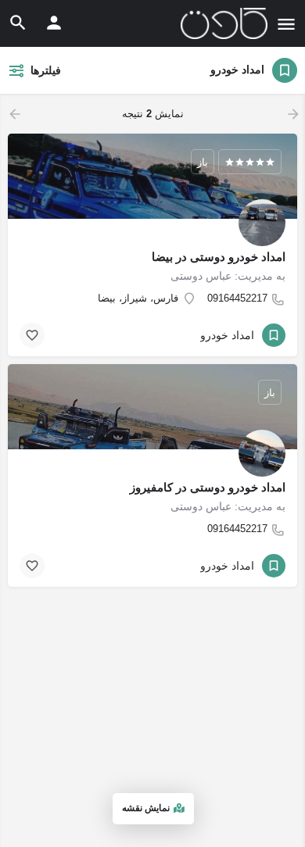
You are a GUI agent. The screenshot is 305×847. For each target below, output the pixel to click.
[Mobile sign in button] (54, 23)
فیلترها (45, 70)
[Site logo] (222, 23)
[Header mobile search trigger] (18, 23)
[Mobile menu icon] (286, 24)
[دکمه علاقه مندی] (32, 335)
